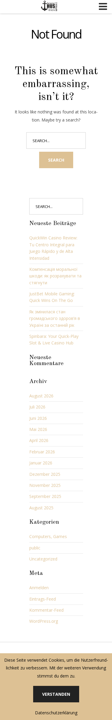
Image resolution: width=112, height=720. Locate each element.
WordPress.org (43, 621)
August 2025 (41, 508)
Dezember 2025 (44, 474)
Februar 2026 (42, 452)
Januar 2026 (40, 463)
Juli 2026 (37, 407)
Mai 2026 (38, 429)
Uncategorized (43, 559)
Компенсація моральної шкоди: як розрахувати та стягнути (55, 275)
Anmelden (39, 587)
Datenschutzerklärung (56, 713)
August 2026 (41, 396)
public (34, 548)
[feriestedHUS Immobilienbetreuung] (49, 6)
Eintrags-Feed (42, 599)
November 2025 (45, 485)
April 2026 (38, 440)
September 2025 (45, 496)
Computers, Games (48, 536)
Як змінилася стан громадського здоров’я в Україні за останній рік (54, 318)
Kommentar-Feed (46, 610)
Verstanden (56, 694)
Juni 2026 (38, 418)
